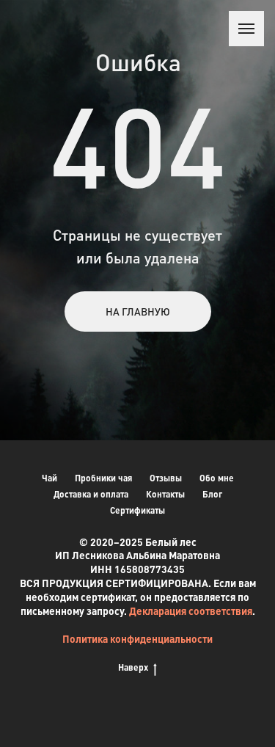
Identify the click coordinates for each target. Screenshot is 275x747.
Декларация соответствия (190, 610)
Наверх (133, 667)
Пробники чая (103, 478)
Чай (49, 478)
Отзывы (166, 478)
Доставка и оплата (91, 494)
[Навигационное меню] (246, 28)
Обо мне (216, 478)
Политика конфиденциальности (137, 638)
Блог (212, 494)
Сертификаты (137, 510)
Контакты (165, 494)
